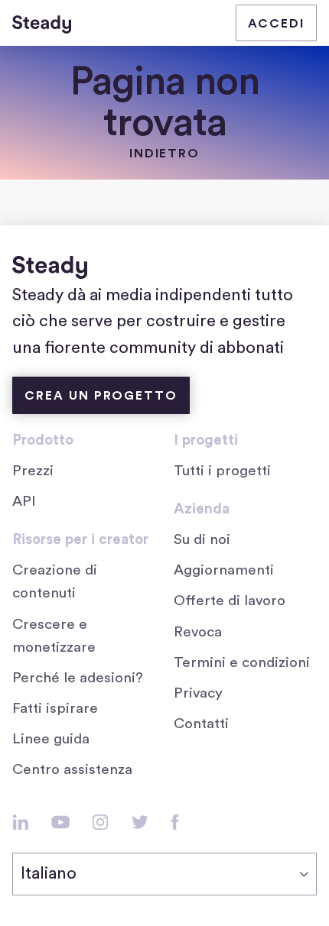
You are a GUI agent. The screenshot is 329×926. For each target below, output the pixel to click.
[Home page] (41, 23)
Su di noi (202, 540)
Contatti (201, 724)
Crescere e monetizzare (54, 636)
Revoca (198, 632)
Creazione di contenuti (54, 582)
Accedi (276, 24)
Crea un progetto (101, 396)
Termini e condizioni (242, 663)
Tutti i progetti (222, 471)
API (24, 501)
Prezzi (33, 471)
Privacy (198, 693)
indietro (164, 153)
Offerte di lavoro (234, 603)
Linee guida (51, 739)
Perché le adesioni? (77, 678)
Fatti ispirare (55, 708)
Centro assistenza (72, 769)
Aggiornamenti (224, 570)
